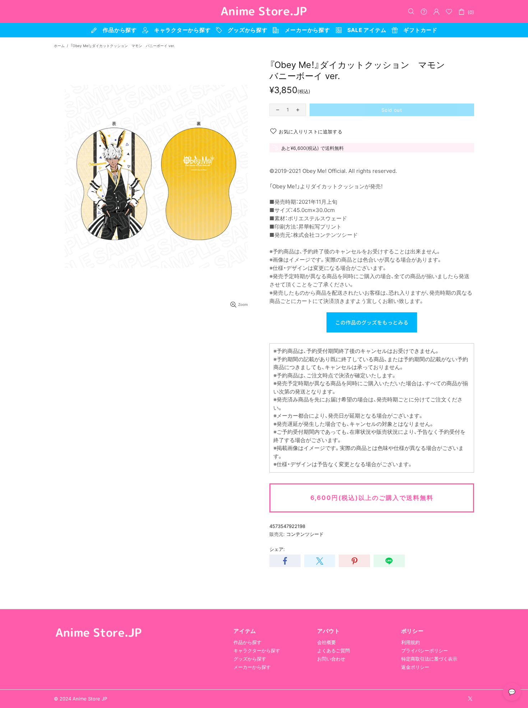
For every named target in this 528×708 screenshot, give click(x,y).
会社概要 (326, 642)
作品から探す (247, 642)
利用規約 (410, 642)
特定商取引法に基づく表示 (429, 659)
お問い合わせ (331, 659)
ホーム (59, 45)
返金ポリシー (415, 667)
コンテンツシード (305, 534)
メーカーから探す (252, 667)
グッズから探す (249, 659)
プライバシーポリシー (424, 650)
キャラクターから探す (256, 650)
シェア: (277, 549)
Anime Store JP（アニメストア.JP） (264, 11)
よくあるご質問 (333, 650)
